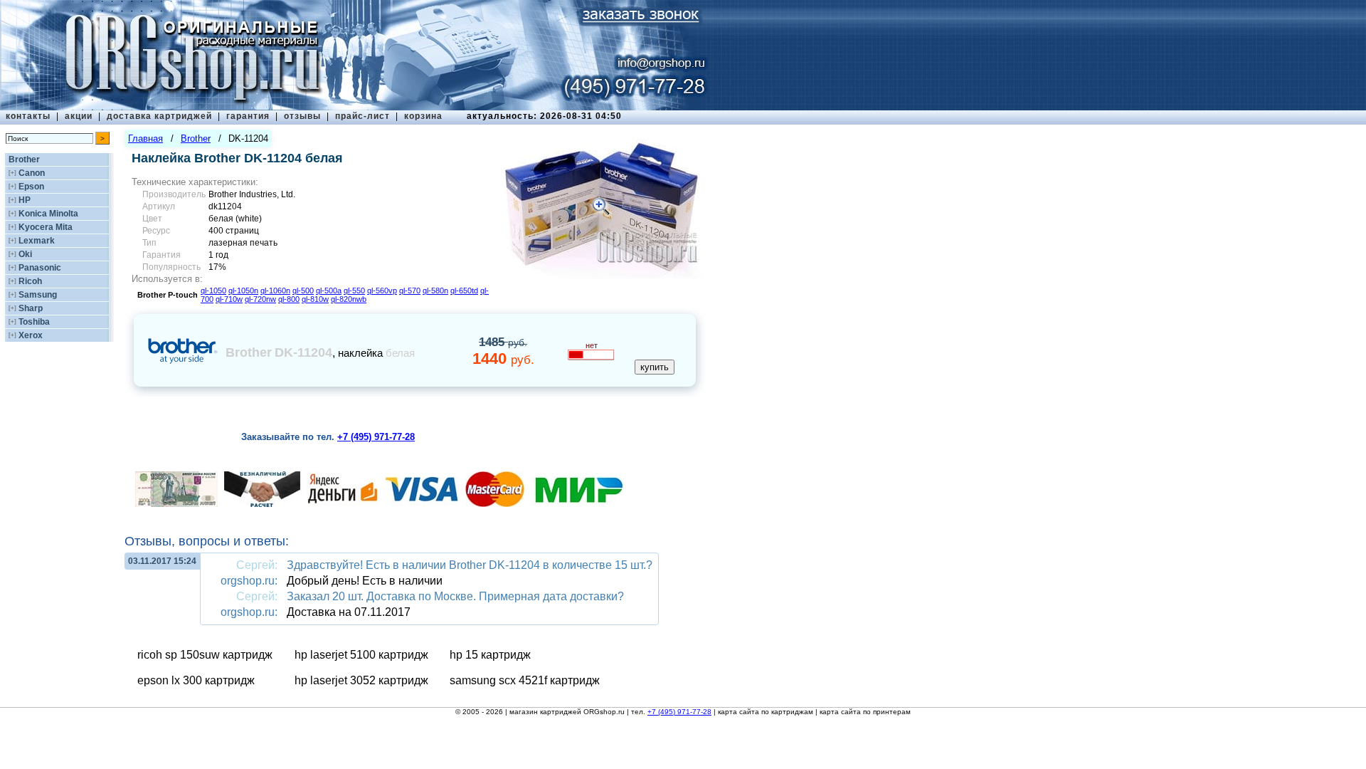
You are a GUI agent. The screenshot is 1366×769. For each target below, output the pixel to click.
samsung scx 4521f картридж (525, 680)
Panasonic (39, 268)
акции (78, 116)
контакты (28, 116)
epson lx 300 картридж (196, 680)
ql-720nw (260, 299)
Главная (145, 138)
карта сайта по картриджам (765, 712)
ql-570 (409, 290)
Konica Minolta (48, 214)
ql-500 (303, 290)
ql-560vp (382, 290)
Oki (25, 254)
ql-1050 (213, 290)
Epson (31, 187)
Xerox (30, 335)
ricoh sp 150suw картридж (204, 655)
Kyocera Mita (45, 227)
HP (24, 200)
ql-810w (315, 299)
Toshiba (34, 322)
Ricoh (30, 281)
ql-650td (464, 290)
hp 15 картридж (490, 655)
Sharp (30, 308)
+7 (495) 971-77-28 (679, 712)
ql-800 (289, 299)
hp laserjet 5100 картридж (361, 655)
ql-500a (329, 290)
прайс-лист (362, 116)
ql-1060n (275, 290)
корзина (423, 116)
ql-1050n (243, 290)
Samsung (37, 295)
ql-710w (229, 299)
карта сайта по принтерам (865, 712)
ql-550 (354, 290)
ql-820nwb (348, 299)
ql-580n (435, 290)
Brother (24, 159)
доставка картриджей (159, 116)
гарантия (248, 116)
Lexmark (36, 241)
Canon (31, 173)
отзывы (302, 116)
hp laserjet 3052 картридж (361, 680)
